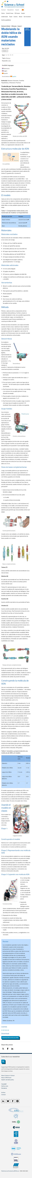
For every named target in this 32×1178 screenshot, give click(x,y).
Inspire (23, 13)
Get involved (27, 17)
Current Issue (9, 13)
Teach (10, 17)
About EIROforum (6, 1078)
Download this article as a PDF (10, 1037)
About (20, 17)
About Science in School (7, 1075)
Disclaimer (4, 1088)
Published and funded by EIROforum (10, 1171)
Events (16, 17)
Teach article (27, 29)
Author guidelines (6, 20)
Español (5, 73)
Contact (3, 10)
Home (3, 13)
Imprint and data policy (7, 1080)
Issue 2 (19, 26)
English (5, 71)
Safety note (4, 1086)
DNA (9, 61)
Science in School (5, 26)
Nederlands (6, 68)
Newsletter (10, 10)
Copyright (4, 1084)
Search (17, 10)
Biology (8, 58)
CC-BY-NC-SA (5, 1030)
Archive (3, 1092)
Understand (4, 17)
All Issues (17, 13)
